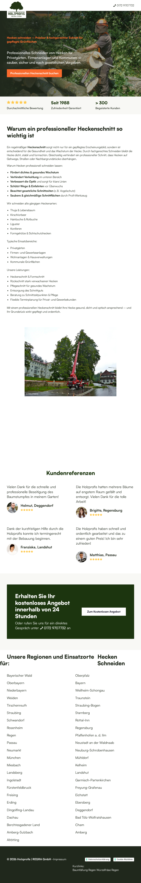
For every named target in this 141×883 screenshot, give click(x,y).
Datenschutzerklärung (98, 859)
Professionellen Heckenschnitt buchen (34, 73)
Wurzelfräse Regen (107, 870)
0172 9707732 (55, 628)
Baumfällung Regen (84, 870)
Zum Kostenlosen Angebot (103, 611)
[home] (16, 9)
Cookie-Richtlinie (125, 859)
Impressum (59, 859)
